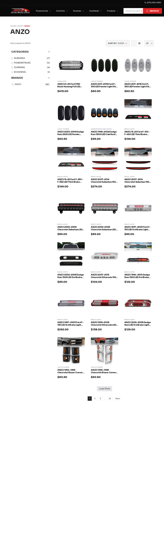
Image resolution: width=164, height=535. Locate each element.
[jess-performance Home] (20, 11)
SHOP (20, 26)
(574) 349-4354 (154, 2)
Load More (104, 388)
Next (117, 398)
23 (110, 398)
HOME (13, 26)
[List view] (134, 43)
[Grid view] (139, 43)
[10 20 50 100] (149, 43)
